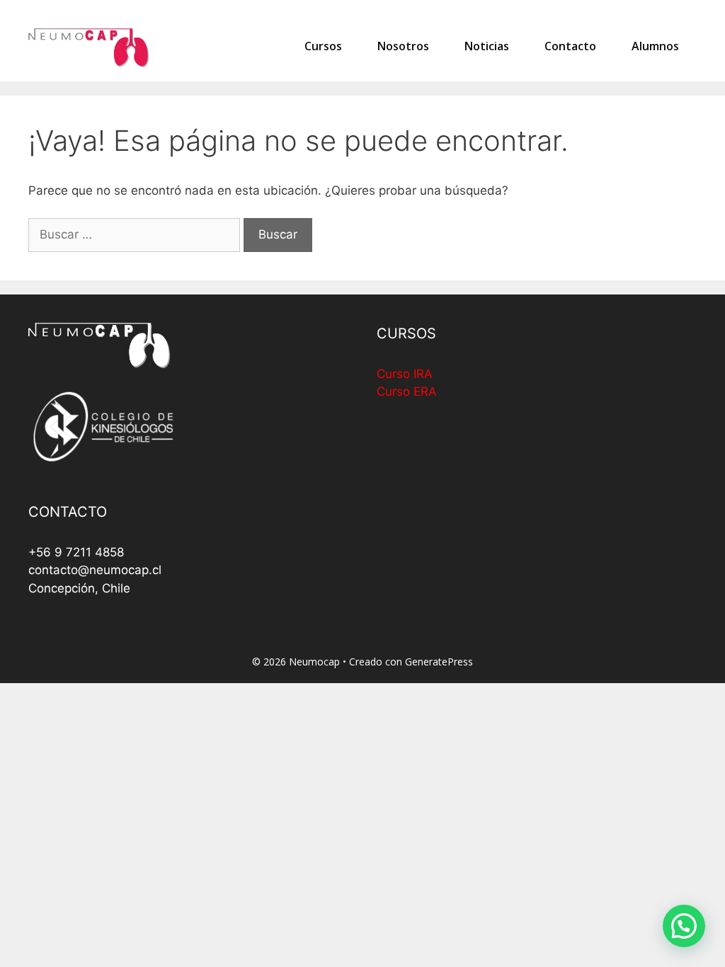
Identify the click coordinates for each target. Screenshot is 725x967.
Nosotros (403, 46)
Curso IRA (405, 374)
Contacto (570, 46)
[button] (684, 926)
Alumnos (655, 46)
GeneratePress (439, 661)
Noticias (486, 46)
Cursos (323, 46)
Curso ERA (407, 391)
